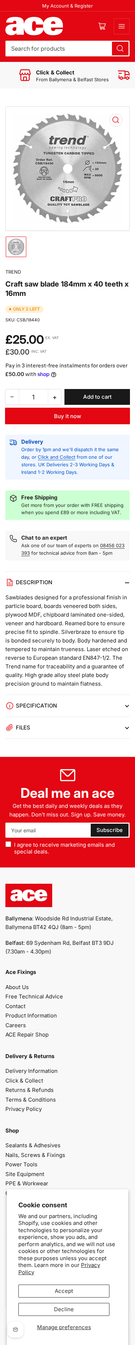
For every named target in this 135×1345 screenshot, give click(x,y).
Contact (15, 1006)
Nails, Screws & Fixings (35, 1155)
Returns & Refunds (29, 1089)
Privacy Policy (23, 1109)
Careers (15, 1025)
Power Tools (21, 1164)
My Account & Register (67, 6)
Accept (64, 1290)
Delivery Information (31, 1070)
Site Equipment (24, 1174)
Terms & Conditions (30, 1099)
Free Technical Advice (34, 996)
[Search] (120, 48)
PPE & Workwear (26, 1183)
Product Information (31, 1015)
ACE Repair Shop (27, 1034)
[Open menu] (122, 26)
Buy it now (67, 416)
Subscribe (109, 830)
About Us (17, 987)
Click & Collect (24, 1080)
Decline (64, 1309)
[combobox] (67, 48)
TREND (13, 272)
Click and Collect (56, 457)
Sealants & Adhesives (32, 1145)
